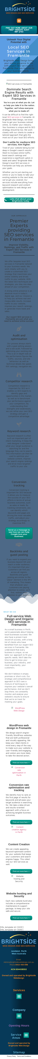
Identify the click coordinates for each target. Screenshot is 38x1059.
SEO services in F (15, 117)
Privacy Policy (11, 1056)
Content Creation (19, 844)
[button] (19, 21)
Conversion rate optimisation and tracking (19, 787)
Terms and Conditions (24, 1056)
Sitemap (19, 1052)
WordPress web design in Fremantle (19, 727)
